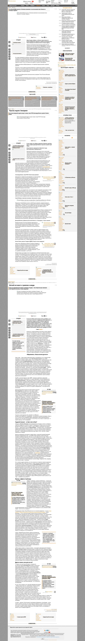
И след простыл (73, 3)
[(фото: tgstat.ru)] (49, 591)
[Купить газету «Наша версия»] (24, 1)
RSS (44, 630)
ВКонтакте (47, 630)
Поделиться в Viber (9, 54)
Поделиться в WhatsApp (9, 52)
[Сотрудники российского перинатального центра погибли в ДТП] (61, 98)
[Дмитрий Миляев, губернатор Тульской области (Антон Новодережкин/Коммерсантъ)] (49, 224)
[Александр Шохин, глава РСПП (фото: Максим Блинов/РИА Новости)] (49, 178)
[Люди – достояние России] (61, 131)
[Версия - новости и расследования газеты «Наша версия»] (15, 2)
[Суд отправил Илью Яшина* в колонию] (61, 90)
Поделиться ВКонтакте (9, 42)
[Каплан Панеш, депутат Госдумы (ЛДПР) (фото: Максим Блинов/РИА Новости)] (49, 245)
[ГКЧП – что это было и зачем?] (61, 212)
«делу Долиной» (46, 166)
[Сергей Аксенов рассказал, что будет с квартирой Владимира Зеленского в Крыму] (61, 108)
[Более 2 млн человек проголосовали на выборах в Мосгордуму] (18, 486)
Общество (38, 5)
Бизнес (43, 5)
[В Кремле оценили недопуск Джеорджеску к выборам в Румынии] (49, 395)
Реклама (31, 3)
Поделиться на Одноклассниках (9, 49)
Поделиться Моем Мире (9, 46)
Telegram (46, 630)
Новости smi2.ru (11, 281)
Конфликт (32, 5)
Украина (22, 5)
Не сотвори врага (48, 2)
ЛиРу (48, 630)
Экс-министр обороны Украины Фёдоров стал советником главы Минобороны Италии (18, 335)
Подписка (26, 3)
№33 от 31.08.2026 (28, 1)
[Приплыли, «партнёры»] (38, 87)
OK (42, 638)
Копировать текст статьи (9, 59)
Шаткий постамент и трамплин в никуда (18, 159)
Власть (27, 5)
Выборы (40, 329)
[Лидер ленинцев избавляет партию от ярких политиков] (12, 617)
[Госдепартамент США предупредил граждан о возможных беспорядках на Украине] (38, 271)
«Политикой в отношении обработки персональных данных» (47, 636)
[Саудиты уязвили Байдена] (61, 84)
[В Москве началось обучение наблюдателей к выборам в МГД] (49, 570)
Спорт (48, 5)
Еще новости (67, 48)
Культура (52, 5)
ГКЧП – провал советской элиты (60, 4)
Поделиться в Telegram (9, 56)
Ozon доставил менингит (17, 53)
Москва (57, 5)
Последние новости (67, 7)
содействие (37, 452)
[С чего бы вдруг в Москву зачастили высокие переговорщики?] (12, 270)
